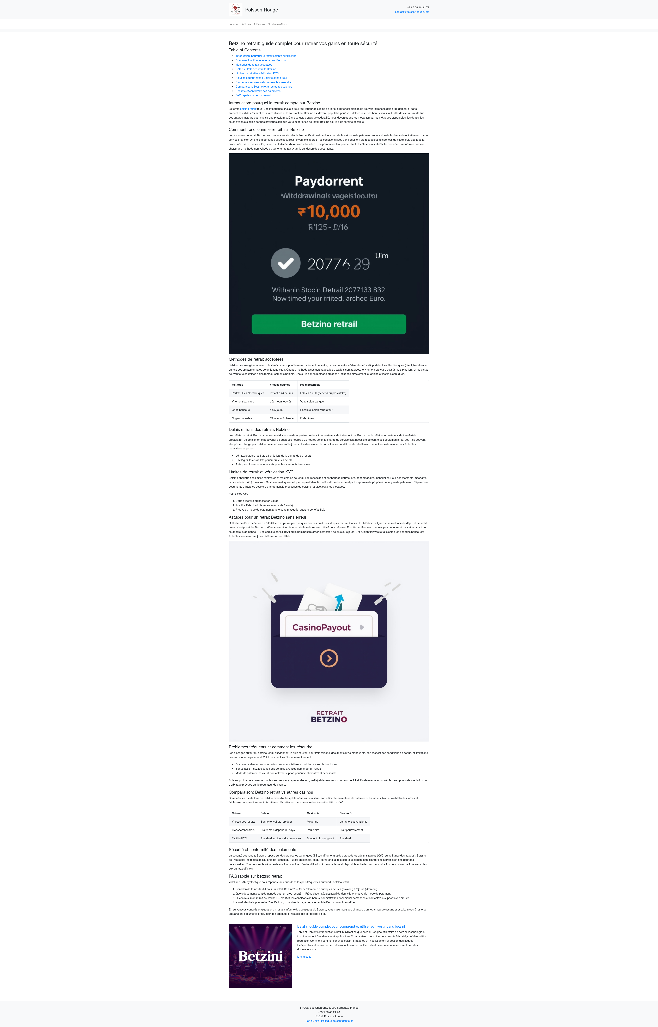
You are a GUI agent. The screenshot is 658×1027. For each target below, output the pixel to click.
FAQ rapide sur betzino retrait (253, 95)
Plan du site (312, 1021)
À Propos (259, 24)
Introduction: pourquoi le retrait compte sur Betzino (266, 56)
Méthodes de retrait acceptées (254, 64)
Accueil (234, 24)
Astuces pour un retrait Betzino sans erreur (261, 78)
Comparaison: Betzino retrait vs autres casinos (264, 86)
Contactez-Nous (278, 24)
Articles (246, 24)
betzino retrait (248, 109)
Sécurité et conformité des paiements (258, 91)
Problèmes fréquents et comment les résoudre (263, 82)
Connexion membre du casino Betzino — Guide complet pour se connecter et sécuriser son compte (356, 928)
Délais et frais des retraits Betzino (256, 69)
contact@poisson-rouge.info (412, 12)
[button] (244, 956)
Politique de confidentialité (337, 1021)
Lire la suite (304, 961)
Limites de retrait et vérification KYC (257, 73)
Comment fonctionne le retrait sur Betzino (261, 60)
